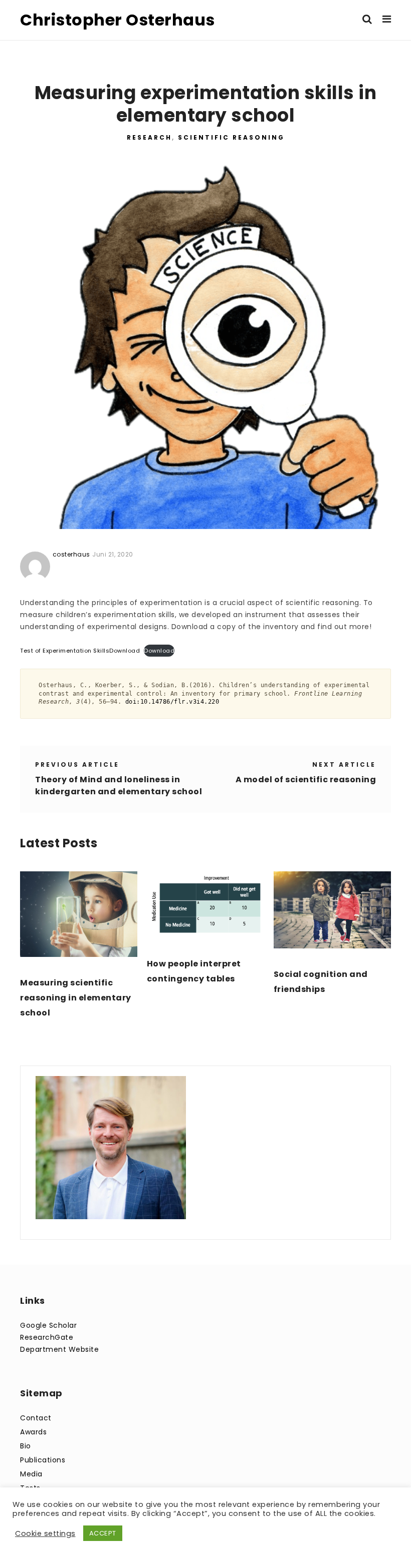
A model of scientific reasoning (306, 779)
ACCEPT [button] (102, 1533)
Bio (25, 1446)
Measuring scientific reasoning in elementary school (75, 997)
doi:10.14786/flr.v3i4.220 (172, 701)
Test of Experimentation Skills (64, 651)
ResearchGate (46, 1337)
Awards (33, 1432)
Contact (36, 1418)
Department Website (59, 1349)
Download (124, 651)
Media (31, 1474)
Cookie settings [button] (45, 1533)
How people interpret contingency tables (194, 971)
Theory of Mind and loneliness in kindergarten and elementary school (118, 785)
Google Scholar (48, 1325)
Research (149, 137)
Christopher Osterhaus (117, 20)
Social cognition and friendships (321, 981)
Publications (42, 1460)
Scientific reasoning (231, 137)
